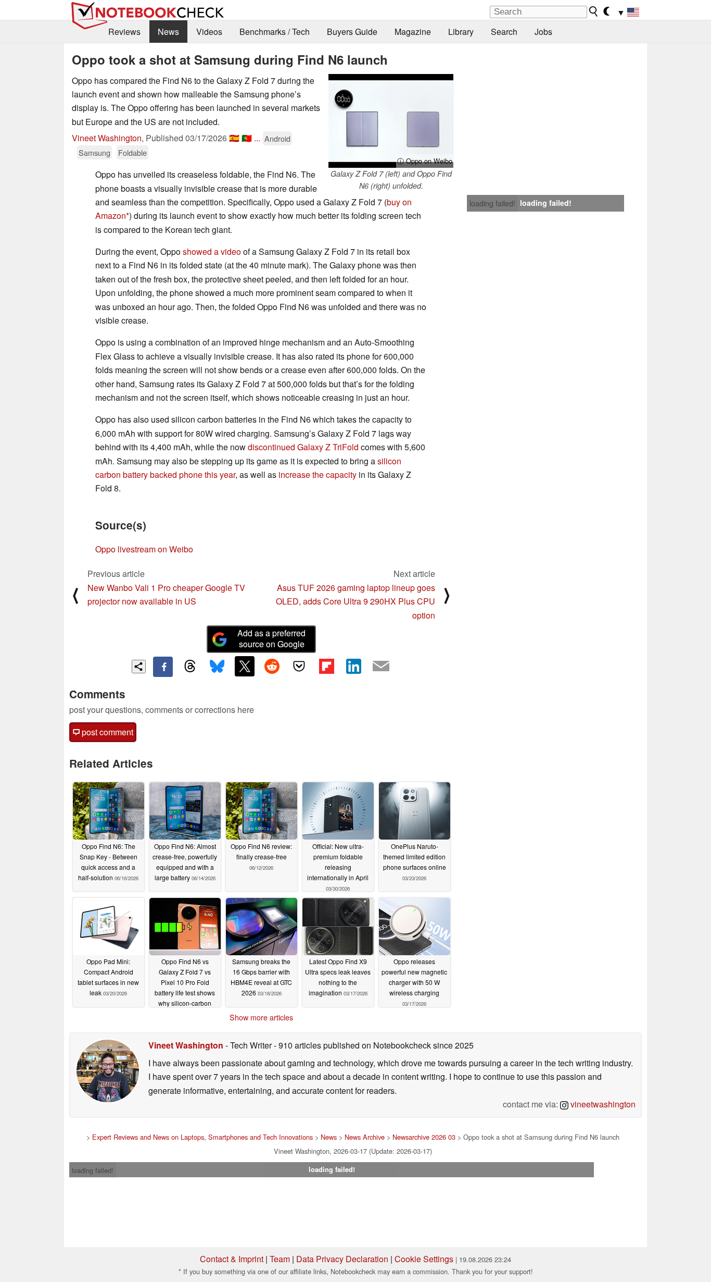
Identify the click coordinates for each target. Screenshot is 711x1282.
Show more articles (261, 1017)
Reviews (124, 32)
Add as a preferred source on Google (271, 638)
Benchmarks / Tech (274, 32)
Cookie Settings (424, 1259)
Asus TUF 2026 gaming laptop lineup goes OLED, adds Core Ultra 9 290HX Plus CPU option (355, 601)
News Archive (365, 1137)
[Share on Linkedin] (353, 666)
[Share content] (139, 667)
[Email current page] (381, 666)
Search (504, 32)
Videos (209, 32)
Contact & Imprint (231, 1259)
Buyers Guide (352, 32)
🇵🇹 (247, 138)
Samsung (94, 152)
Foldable (132, 152)
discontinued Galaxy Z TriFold (303, 447)
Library (461, 32)
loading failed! (492, 203)
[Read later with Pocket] (299, 666)
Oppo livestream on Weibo (144, 549)
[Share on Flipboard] (326, 666)
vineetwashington (602, 1104)
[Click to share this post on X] (245, 666)
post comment (106, 732)
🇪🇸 (234, 138)
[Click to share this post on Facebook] (163, 666)
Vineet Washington (107, 138)
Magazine (413, 32)
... (257, 138)
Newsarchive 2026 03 (423, 1137)
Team (280, 1259)
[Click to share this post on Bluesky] (217, 666)
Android (277, 138)
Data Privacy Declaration (342, 1259)
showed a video (212, 251)
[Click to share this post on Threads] (190, 666)
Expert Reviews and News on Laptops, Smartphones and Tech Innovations (202, 1137)
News (168, 32)
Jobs (543, 32)
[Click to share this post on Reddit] (272, 666)
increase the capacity (317, 474)
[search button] (594, 11)
